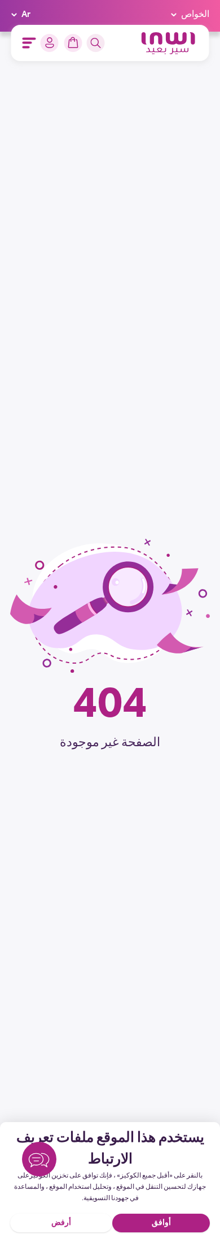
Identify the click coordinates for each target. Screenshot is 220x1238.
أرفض (61, 1223)
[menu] (29, 43)
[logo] (168, 43)
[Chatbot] (39, 1161)
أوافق (161, 1223)
